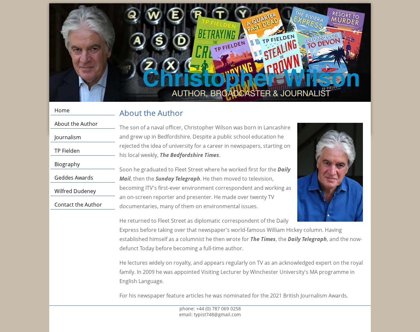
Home (62, 110)
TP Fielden (67, 150)
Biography (67, 164)
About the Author (76, 123)
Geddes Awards (73, 177)
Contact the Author (78, 204)
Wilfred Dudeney (75, 191)
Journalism (67, 137)
